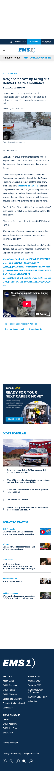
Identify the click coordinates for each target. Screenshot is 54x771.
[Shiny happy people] (45, 581)
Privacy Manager (10, 742)
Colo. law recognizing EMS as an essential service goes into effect (26, 471)
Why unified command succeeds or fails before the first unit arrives (19, 597)
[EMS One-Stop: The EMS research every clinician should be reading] (45, 531)
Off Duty (6, 544)
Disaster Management (14, 329)
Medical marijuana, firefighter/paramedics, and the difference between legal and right (19, 566)
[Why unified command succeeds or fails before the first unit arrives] (45, 595)
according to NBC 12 (27, 186)
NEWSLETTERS (20, 42)
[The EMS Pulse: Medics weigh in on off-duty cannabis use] (45, 546)
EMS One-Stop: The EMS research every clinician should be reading (18, 532)
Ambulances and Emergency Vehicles (21, 324)
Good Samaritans (10, 73)
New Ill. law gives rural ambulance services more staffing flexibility (27, 509)
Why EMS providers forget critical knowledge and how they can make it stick (28, 481)
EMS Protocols (9, 529)
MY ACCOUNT (34, 42)
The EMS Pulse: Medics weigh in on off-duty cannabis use (19, 548)
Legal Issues (8, 559)
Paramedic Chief (10, 579)
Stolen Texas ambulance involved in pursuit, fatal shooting (27, 491)
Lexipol (20, 754)
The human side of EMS (17, 500)
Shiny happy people (12, 581)
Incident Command (10, 593)
